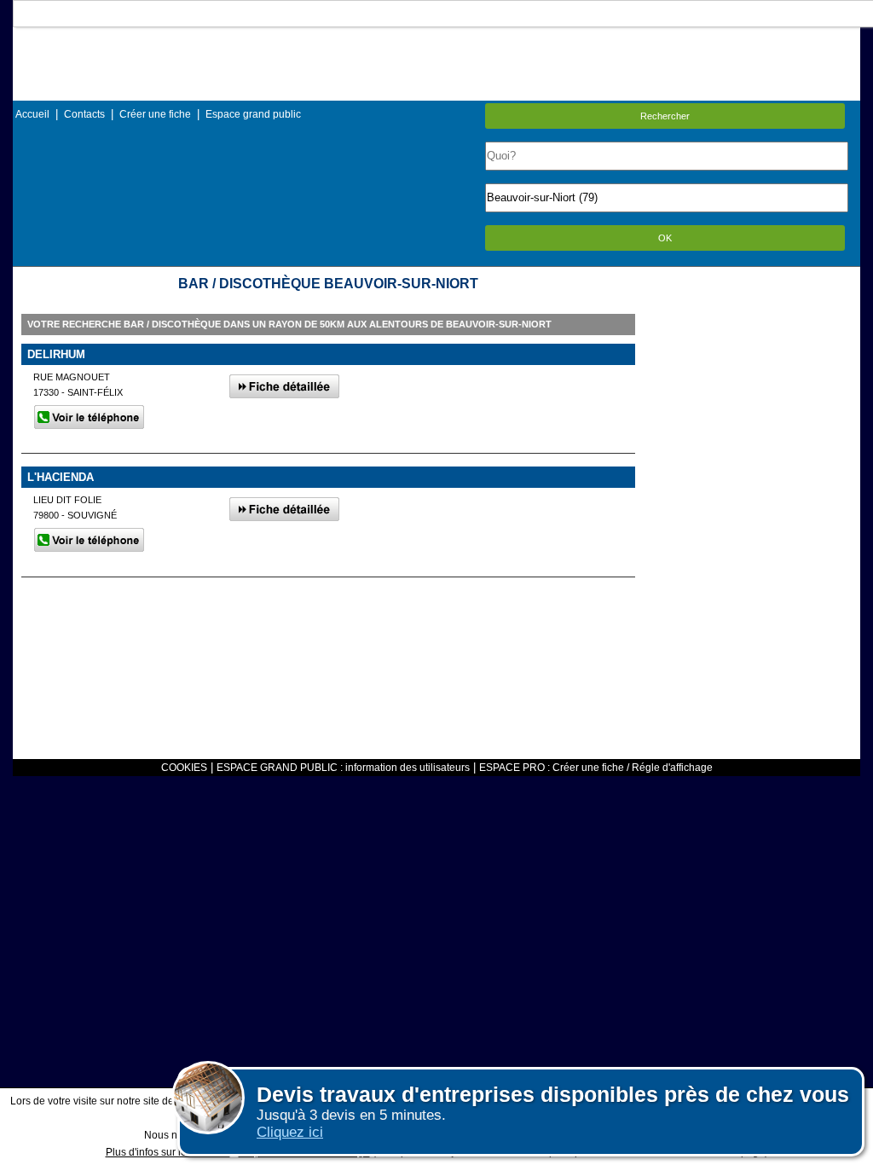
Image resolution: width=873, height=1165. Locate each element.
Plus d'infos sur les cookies (168, 1152)
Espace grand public (253, 114)
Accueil (32, 114)
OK (665, 238)
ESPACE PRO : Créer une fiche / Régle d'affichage (596, 768)
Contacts (84, 114)
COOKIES (184, 768)
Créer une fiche (155, 114)
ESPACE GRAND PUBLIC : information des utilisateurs (343, 768)
